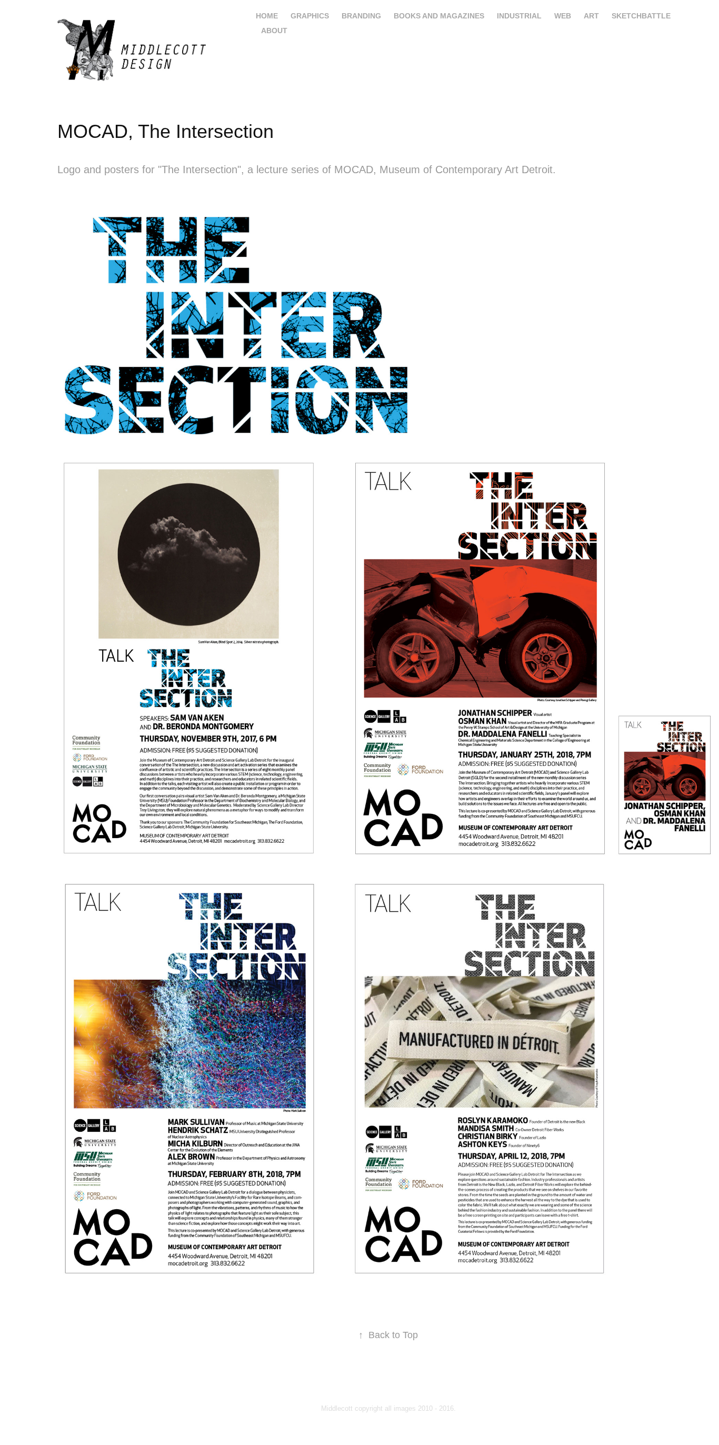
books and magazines (439, 16)
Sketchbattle (641, 16)
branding (361, 16)
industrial (519, 16)
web (562, 16)
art (591, 16)
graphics (310, 16)
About (274, 30)
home (267, 16)
